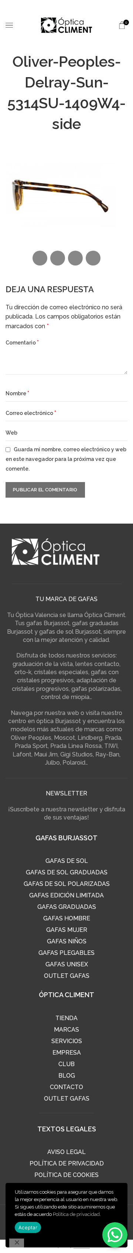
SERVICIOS (66, 1041)
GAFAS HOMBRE (66, 918)
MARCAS (66, 1029)
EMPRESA (66, 1052)
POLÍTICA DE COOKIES (66, 1174)
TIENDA (66, 1018)
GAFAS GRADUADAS (66, 906)
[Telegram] (93, 258)
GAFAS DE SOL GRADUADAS (67, 872)
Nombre (17, 393)
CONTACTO (66, 1087)
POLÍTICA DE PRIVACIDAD (67, 1163)
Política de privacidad (76, 1214)
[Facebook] (40, 258)
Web (11, 433)
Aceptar (27, 1227)
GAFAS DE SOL (66, 860)
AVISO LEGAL (66, 1151)
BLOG (66, 1075)
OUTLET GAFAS (66, 975)
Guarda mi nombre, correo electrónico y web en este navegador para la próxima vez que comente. (66, 458)
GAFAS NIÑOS (66, 941)
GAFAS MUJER (66, 929)
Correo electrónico (31, 412)
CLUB (66, 1064)
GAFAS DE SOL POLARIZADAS (67, 883)
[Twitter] (57, 258)
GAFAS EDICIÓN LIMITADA (66, 895)
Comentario (22, 342)
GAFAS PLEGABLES (66, 952)
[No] (16, 1243)
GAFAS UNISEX (66, 964)
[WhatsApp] (75, 258)
